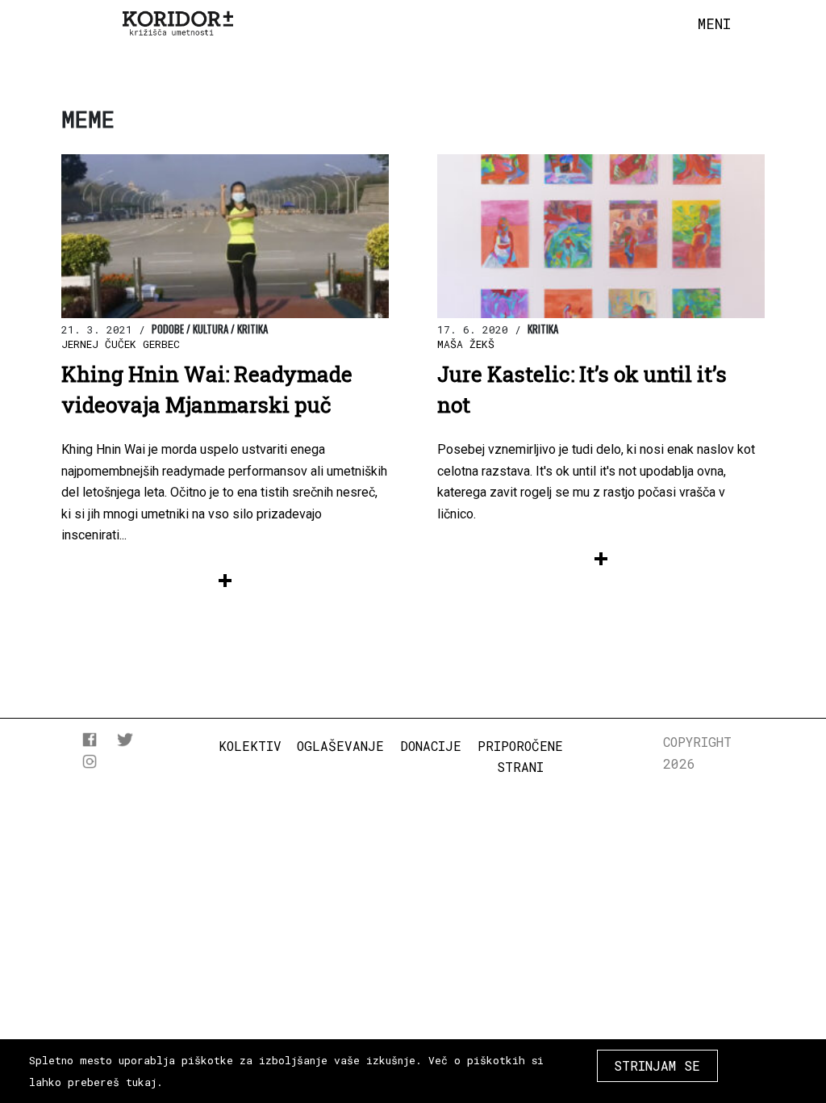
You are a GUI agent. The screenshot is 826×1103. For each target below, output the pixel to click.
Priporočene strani (520, 756)
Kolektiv (250, 745)
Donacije (430, 745)
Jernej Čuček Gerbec (120, 344)
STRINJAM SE (657, 1065)
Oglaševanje (340, 745)
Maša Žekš (465, 344)
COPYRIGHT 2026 (697, 752)
